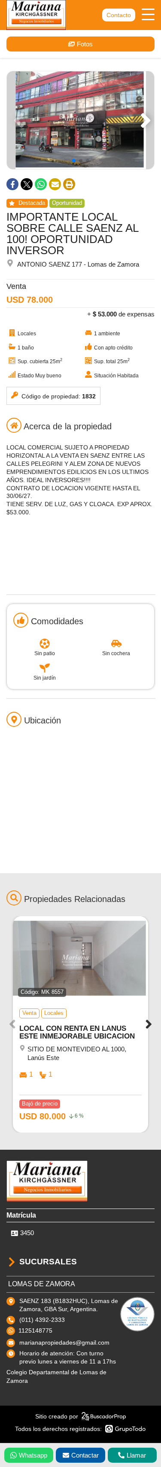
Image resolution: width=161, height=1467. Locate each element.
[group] (80, 120)
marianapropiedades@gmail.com (64, 1342)
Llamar (136, 1455)
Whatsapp (33, 1455)
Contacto (118, 15)
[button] (144, 120)
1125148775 (35, 1330)
